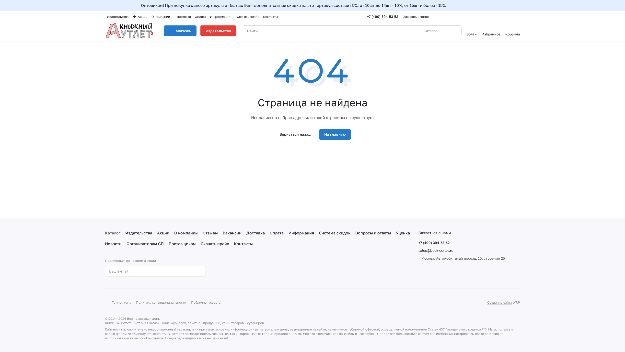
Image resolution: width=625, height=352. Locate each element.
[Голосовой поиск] (446, 30)
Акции (163, 233)
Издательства (218, 31)
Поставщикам (182, 243)
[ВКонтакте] (224, 271)
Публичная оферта (205, 302)
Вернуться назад (295, 134)
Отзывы (210, 233)
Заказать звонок (416, 17)
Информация (301, 233)
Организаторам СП (145, 243)
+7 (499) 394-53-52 (382, 16)
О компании (186, 233)
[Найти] (455, 30)
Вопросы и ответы (373, 233)
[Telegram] (234, 271)
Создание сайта (499, 302)
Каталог (112, 233)
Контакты (243, 243)
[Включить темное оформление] (518, 17)
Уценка (403, 233)
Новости (113, 243)
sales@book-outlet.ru (435, 250)
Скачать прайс (215, 243)
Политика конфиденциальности (161, 302)
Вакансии (232, 233)
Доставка (255, 233)
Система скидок (334, 233)
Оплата (277, 233)
